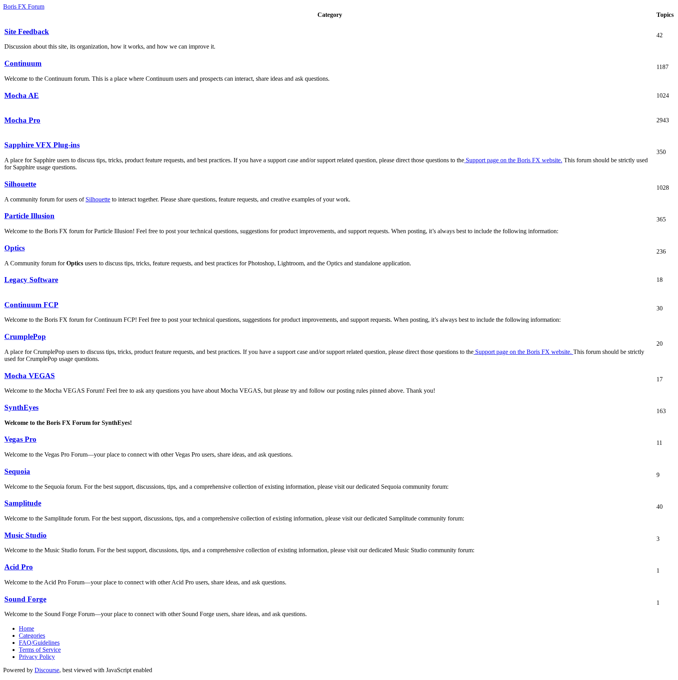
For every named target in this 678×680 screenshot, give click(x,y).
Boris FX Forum (23, 6)
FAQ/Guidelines (39, 642)
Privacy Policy (37, 656)
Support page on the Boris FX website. (513, 160)
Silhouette (98, 199)
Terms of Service (40, 649)
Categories (32, 635)
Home (26, 628)
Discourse (47, 670)
